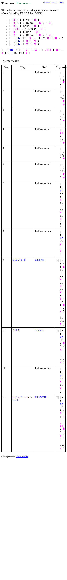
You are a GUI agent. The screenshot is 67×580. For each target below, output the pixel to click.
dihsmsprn (41, 396)
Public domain (22, 456)
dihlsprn (39, 259)
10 (14, 399)
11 (18, 399)
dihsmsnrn (23, 3)
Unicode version (50, 2)
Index (61, 2)
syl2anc (39, 330)
